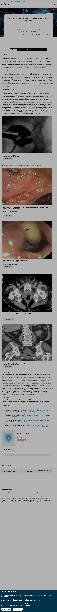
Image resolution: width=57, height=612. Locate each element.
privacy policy (7, 603)
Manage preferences (5, 605)
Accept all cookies (6, 609)
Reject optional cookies (18, 609)
